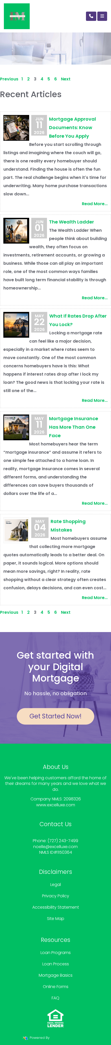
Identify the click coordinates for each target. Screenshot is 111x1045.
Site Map (55, 919)
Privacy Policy (55, 896)
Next (65, 79)
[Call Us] (91, 16)
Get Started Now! (55, 716)
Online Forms (55, 987)
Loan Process (55, 964)
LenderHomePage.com (70, 1037)
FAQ (55, 998)
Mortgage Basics (56, 975)
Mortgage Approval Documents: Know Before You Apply (72, 127)
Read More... (95, 204)
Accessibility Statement (55, 907)
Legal (55, 885)
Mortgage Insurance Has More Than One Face (73, 427)
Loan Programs (56, 953)
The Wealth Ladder (71, 222)
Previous (9, 79)
